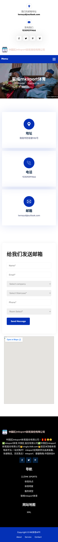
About (19, 537)
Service (28, 537)
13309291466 (29, 30)
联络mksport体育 (29, 496)
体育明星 (29, 486)
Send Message (18, 321)
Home (22, 83)
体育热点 (29, 481)
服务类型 (29, 491)
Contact (38, 537)
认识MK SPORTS (29, 476)
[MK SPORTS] (29, 49)
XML (29, 512)
